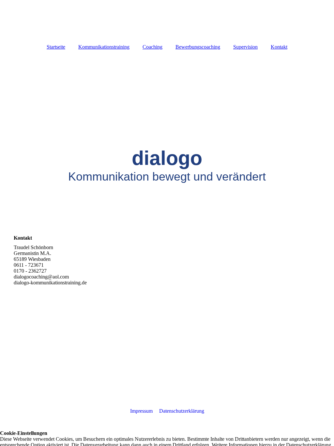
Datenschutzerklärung (181, 411)
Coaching (152, 47)
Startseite (56, 47)
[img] (167, 19)
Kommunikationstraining (103, 47)
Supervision (245, 47)
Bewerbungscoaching (197, 47)
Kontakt (279, 47)
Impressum (141, 411)
